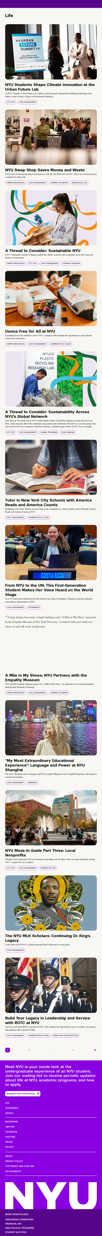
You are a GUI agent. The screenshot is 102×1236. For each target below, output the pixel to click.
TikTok (9, 1142)
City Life (11, 102)
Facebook (11, 1131)
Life (7, 1103)
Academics (11, 1108)
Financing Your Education (65, 1035)
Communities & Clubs (60, 344)
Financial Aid (13, 1224)
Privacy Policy (14, 1161)
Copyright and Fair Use (19, 1166)
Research (32, 783)
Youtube (10, 1136)
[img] (51, 51)
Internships (34, 607)
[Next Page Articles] (95, 1050)
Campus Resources (15, 183)
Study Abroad (67, 432)
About (9, 1156)
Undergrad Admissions (19, 1220)
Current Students (59, 183)
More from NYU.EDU (16, 1214)
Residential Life (79, 183)
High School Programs (19, 1228)
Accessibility (13, 1171)
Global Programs (49, 432)
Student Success (15, 1232)
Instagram (11, 1121)
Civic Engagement (27, 102)
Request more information (21, 1093)
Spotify (9, 1147)
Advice (9, 1113)
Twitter (10, 1126)
